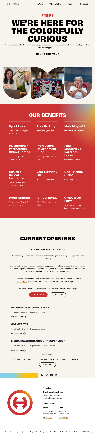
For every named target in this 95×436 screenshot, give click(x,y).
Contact (84, 4)
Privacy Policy (39, 432)
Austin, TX (58, 295)
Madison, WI (38, 295)
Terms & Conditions (52, 432)
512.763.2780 (63, 418)
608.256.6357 (22, 281)
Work (40, 4)
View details (17, 317)
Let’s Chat (47, 364)
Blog (31, 432)
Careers (25, 432)
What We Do (55, 4)
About (70, 4)
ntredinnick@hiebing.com (52, 398)
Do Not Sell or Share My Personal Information (75, 432)
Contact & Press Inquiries (13, 432)
